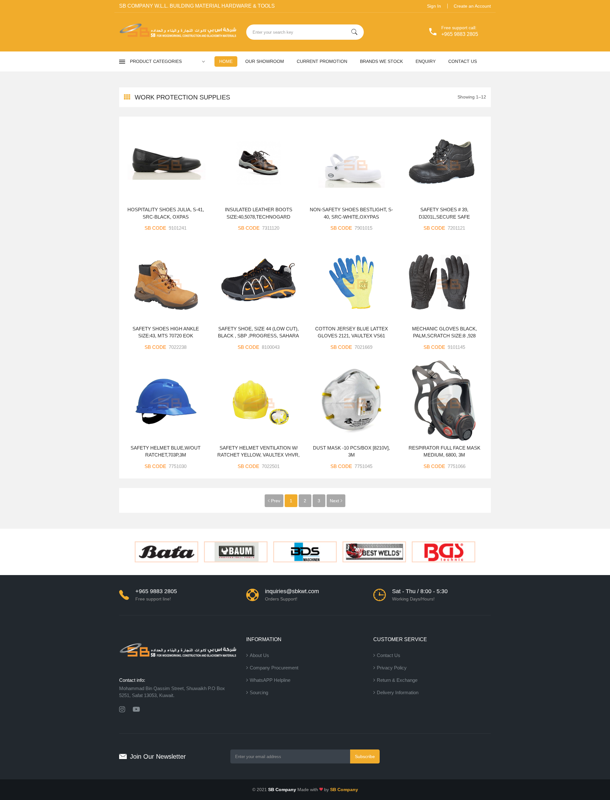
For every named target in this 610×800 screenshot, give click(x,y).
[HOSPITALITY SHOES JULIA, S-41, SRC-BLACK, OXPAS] (165, 162)
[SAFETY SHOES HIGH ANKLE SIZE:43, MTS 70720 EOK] (165, 281)
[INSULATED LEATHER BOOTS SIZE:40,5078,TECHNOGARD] (259, 162)
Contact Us (388, 655)
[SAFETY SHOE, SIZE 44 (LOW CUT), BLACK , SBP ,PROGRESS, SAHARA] (259, 281)
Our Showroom (264, 61)
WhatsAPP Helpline (270, 680)
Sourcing (259, 692)
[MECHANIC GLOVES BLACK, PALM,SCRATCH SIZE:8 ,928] (444, 281)
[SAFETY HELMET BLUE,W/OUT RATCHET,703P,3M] (165, 400)
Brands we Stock (381, 61)
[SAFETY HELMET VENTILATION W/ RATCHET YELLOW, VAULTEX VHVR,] (259, 400)
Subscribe (365, 756)
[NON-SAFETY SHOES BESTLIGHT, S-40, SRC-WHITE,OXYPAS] (351, 162)
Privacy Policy (392, 667)
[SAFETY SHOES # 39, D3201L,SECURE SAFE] (444, 162)
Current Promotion (322, 61)
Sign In (434, 6)
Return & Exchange (397, 680)
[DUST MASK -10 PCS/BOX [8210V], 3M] (351, 400)
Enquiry (426, 61)
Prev (275, 500)
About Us (259, 655)
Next (334, 500)
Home (226, 61)
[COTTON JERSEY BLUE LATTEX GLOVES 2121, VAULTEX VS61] (351, 281)
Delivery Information (397, 692)
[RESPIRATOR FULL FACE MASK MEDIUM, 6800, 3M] (444, 400)
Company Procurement (274, 667)
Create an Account (472, 6)
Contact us (462, 61)
